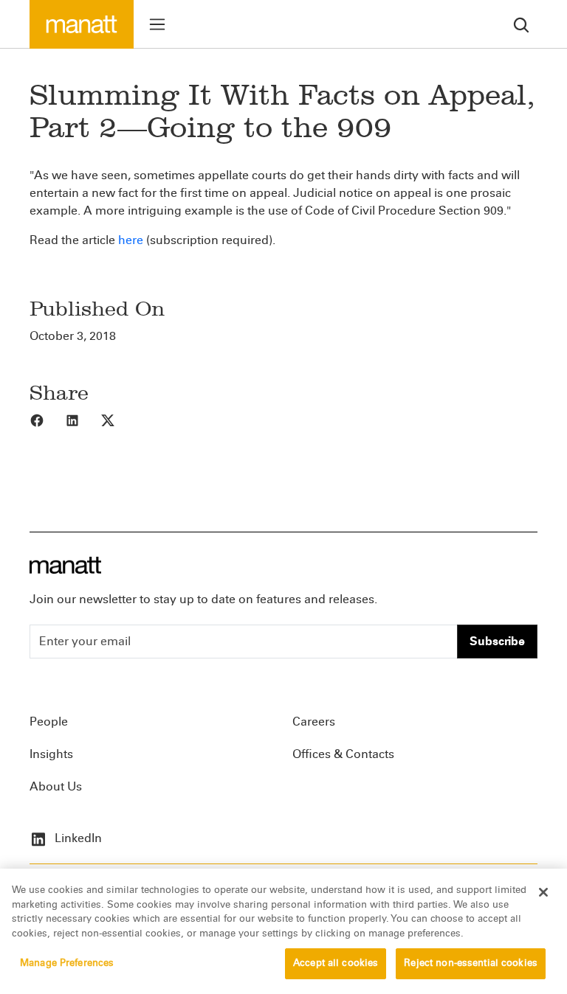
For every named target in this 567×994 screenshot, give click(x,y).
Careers (313, 722)
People (49, 722)
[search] (521, 24)
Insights (51, 754)
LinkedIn (77, 838)
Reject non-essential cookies (470, 963)
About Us (56, 786)
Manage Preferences (67, 963)
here (130, 240)
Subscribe (497, 641)
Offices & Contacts (343, 754)
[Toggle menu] (157, 24)
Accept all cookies (335, 963)
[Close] (543, 892)
